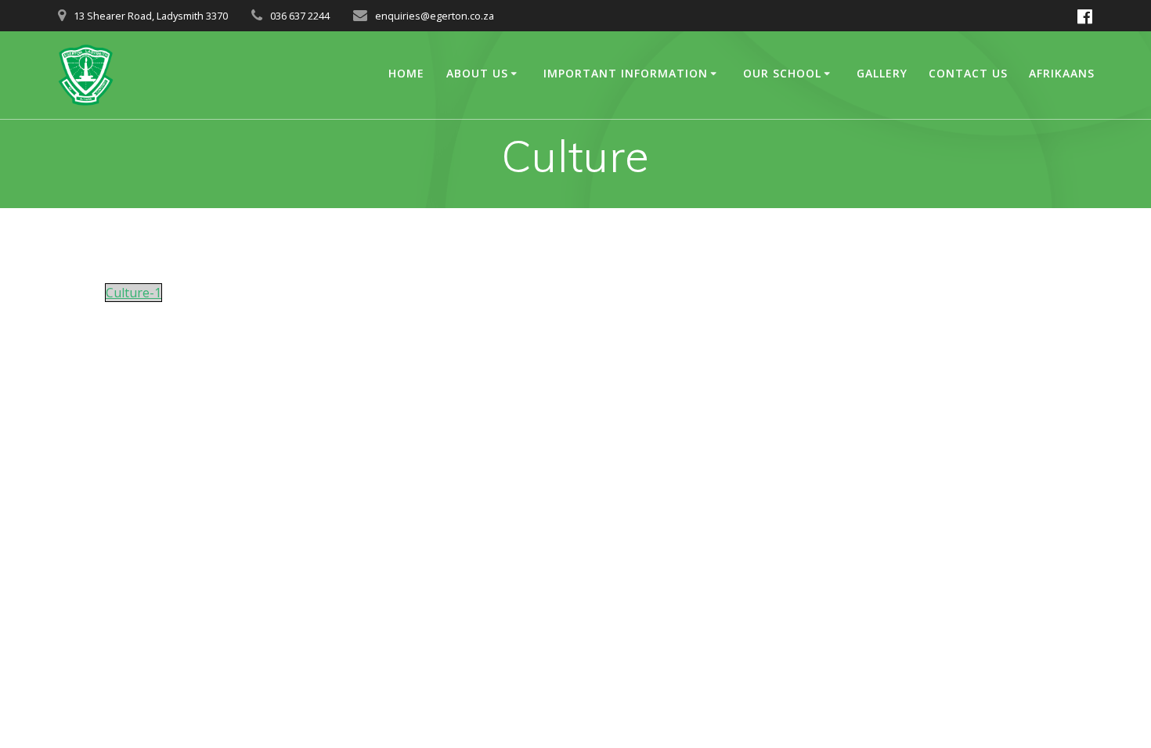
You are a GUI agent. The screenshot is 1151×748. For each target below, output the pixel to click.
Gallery (882, 73)
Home (406, 73)
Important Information (625, 73)
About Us (477, 73)
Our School (782, 73)
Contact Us (968, 73)
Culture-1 (133, 292)
